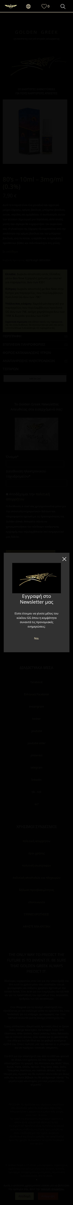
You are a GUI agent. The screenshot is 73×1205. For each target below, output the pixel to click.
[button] (30, 6)
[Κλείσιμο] (64, 558)
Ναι (36, 638)
